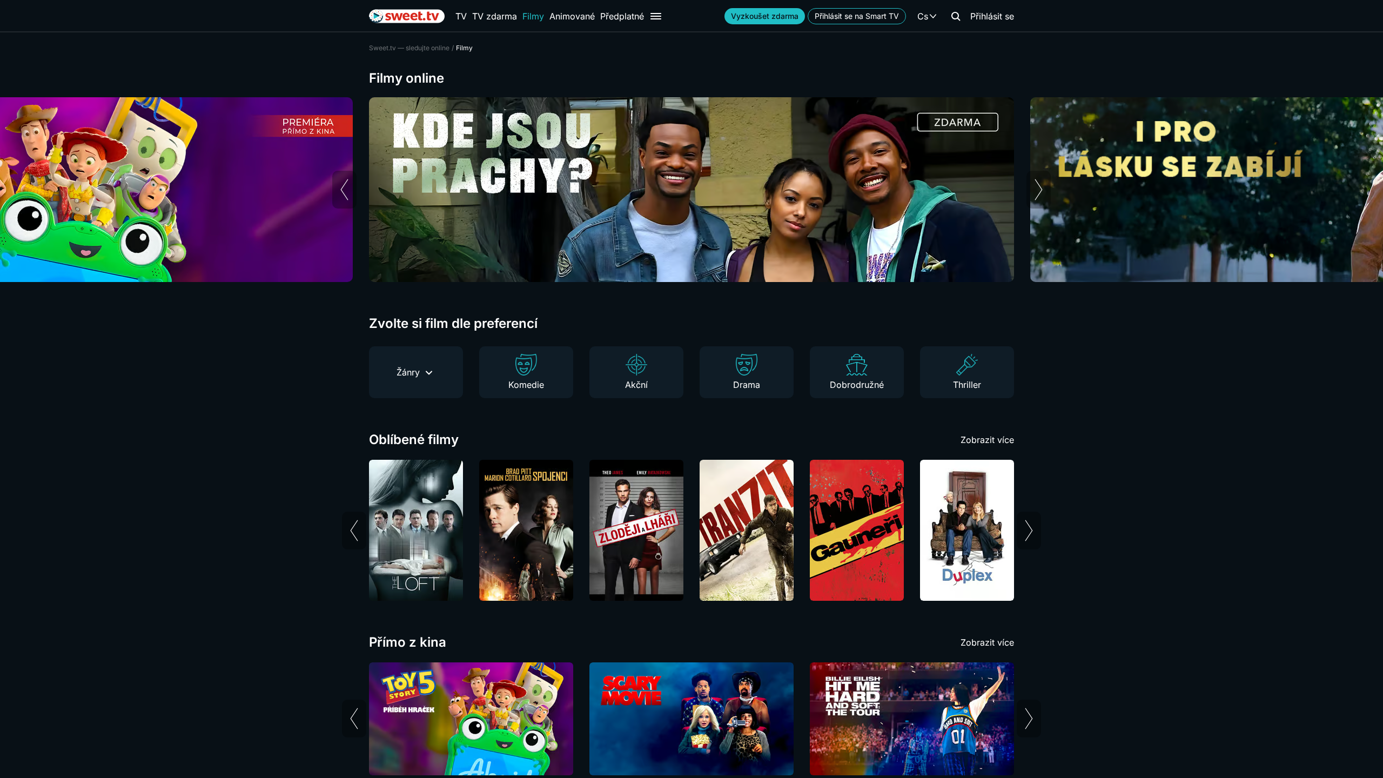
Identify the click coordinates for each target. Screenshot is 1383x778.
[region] (691, 189)
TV (461, 16)
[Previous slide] (344, 190)
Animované (572, 16)
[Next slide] (1038, 190)
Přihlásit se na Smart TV (857, 16)
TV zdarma (494, 16)
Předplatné (622, 16)
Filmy (533, 16)
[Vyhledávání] (955, 16)
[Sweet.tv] (407, 16)
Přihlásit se (992, 16)
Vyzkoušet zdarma (764, 16)
